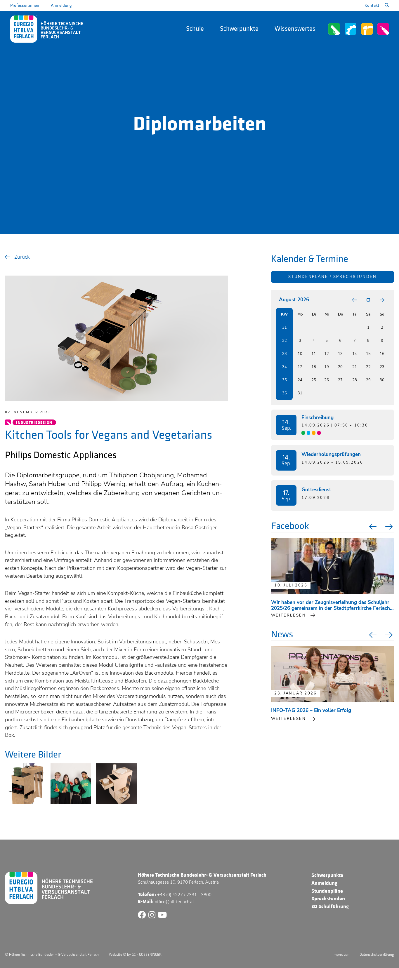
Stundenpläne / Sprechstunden (332, 276)
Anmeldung (61, 5)
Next (389, 527)
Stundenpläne (327, 891)
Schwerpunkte (239, 29)
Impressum (342, 954)
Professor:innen (24, 5)
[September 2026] (382, 300)
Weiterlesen (288, 718)
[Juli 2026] (355, 300)
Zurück (22, 256)
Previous (372, 527)
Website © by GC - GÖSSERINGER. (135, 954)
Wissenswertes (295, 29)
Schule (195, 29)
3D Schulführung (330, 906)
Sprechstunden (328, 898)
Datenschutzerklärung (377, 954)
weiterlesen (288, 615)
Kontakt (372, 5)
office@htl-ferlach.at (174, 902)
